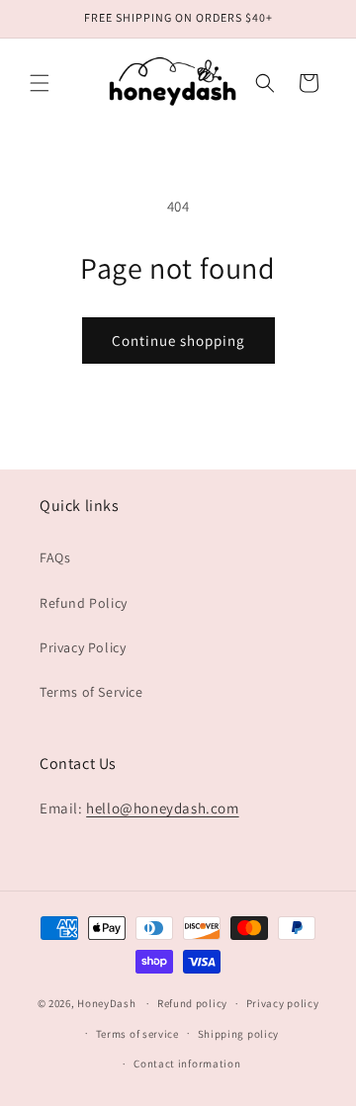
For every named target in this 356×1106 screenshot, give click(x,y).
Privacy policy (282, 1003)
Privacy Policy (83, 647)
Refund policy (192, 1003)
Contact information (187, 1063)
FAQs (55, 557)
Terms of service (137, 1034)
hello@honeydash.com (162, 808)
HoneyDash (106, 1003)
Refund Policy (84, 603)
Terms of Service (91, 692)
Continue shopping (178, 340)
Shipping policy (239, 1034)
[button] (39, 83)
